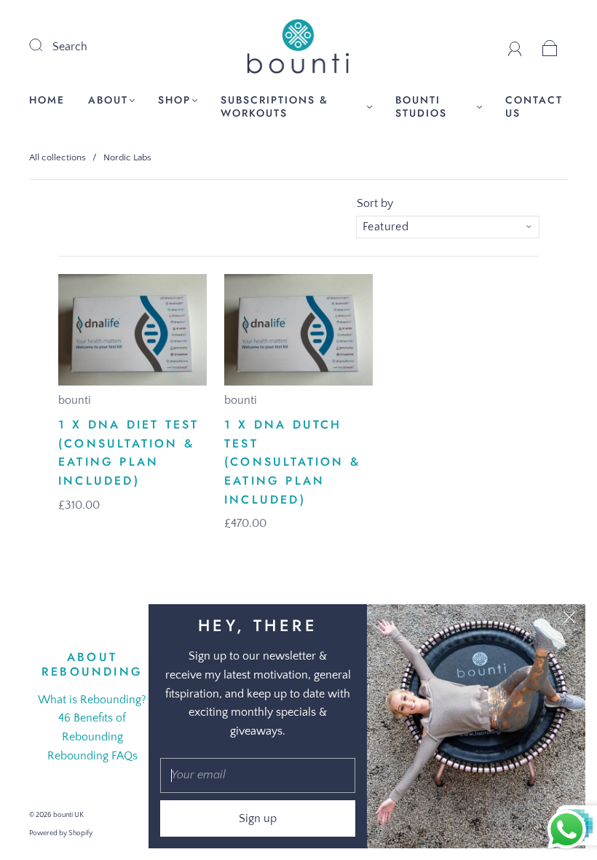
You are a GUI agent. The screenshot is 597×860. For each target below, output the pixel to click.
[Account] (515, 46)
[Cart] (550, 46)
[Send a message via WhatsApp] (567, 830)
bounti (74, 400)
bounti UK (68, 815)
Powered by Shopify (60, 833)
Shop (174, 100)
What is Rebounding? (92, 699)
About (108, 100)
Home (47, 100)
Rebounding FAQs (92, 755)
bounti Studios (421, 107)
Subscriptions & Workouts (274, 107)
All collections (57, 157)
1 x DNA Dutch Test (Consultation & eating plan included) (292, 461)
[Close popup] (569, 620)
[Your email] (257, 775)
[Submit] (45, 45)
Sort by (375, 203)
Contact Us (534, 107)
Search (69, 46)
